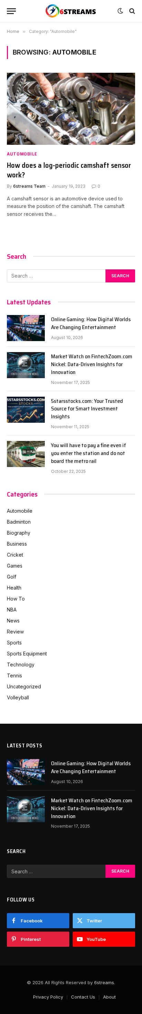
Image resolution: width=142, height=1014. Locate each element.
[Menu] (11, 11)
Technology (20, 664)
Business (17, 544)
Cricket (15, 555)
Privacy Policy (48, 997)
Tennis (14, 675)
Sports (14, 642)
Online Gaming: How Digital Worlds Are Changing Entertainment (91, 323)
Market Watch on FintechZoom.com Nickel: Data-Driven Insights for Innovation (91, 364)
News (13, 620)
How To (16, 599)
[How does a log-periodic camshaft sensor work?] (71, 108)
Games (14, 566)
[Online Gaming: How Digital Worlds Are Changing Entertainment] (26, 328)
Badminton (19, 522)
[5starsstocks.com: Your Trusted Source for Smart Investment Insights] (26, 410)
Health (14, 588)
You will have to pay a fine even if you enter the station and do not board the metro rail (88, 453)
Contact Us (83, 997)
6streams (104, 982)
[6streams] (71, 11)
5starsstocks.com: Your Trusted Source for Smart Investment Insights (87, 409)
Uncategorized (24, 686)
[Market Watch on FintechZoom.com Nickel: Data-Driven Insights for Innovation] (26, 365)
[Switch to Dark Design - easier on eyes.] (120, 11)
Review (15, 631)
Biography (18, 533)
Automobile (19, 511)
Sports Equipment (27, 653)
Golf (11, 577)
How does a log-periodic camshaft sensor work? (69, 170)
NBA (12, 610)
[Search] (131, 11)
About (109, 997)
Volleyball (18, 697)
